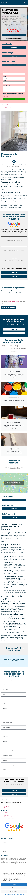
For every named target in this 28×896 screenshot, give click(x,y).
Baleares (7, 6)
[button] (26, 871)
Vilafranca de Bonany (7, 680)
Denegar (14, 887)
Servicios (6, 812)
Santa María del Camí (7, 722)
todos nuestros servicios (13, 301)
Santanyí (4, 717)
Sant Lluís (5, 741)
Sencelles (5, 708)
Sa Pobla (5, 769)
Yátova (4, 842)
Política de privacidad (9, 818)
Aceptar (14, 884)
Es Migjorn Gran (7, 107)
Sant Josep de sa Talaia (8, 750)
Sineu (4, 699)
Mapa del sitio (7, 804)
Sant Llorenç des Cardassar (9, 746)
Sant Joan (5, 760)
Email (4, 76)
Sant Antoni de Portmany (8, 764)
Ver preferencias (14, 891)
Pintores (2, 6)
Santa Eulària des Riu (7, 732)
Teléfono (5, 80)
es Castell (5, 104)
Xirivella (5, 846)
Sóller (4, 694)
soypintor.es (4, 2)
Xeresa (4, 851)
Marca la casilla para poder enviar (13, 93)
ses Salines (5, 703)
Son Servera (5, 689)
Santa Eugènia (6, 736)
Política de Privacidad (15, 894)
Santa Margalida (6, 727)
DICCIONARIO (5, 663)
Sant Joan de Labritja (7, 755)
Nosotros (6, 814)
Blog (5, 807)
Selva (4, 713)
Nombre (5, 72)
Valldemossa (5, 684)
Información (6, 85)
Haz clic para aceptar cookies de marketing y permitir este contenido (14, 483)
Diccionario (6, 806)
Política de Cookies (7, 894)
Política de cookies (8, 816)
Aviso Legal (22, 894)
